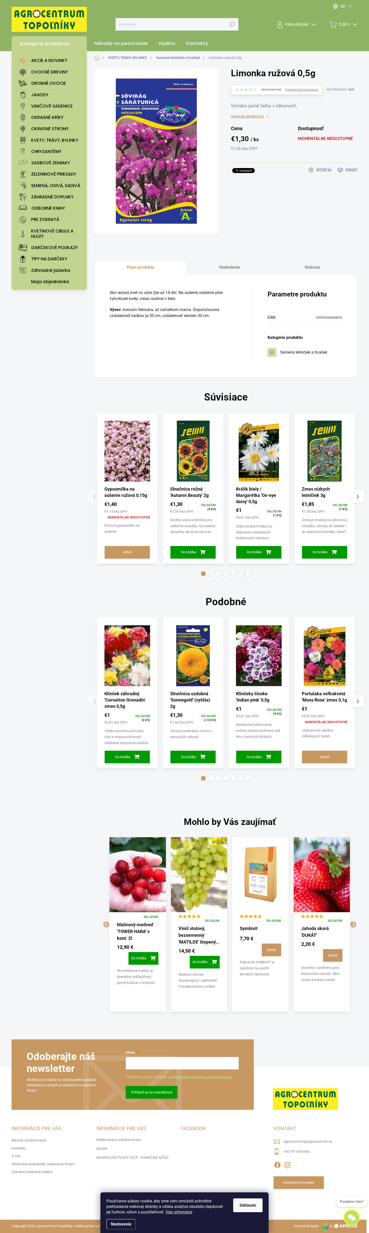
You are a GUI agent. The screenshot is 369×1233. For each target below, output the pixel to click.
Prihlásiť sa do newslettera (151, 1092)
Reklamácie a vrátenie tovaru (118, 1140)
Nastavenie (121, 1224)
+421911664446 (297, 1151)
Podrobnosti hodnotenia (301, 90)
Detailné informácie (247, 116)
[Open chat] (352, 1217)
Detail (127, 552)
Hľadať (232, 24)
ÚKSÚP (101, 1149)
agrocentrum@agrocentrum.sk (308, 1141)
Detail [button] (271, 950)
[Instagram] (287, 1164)
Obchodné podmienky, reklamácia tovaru (43, 1164)
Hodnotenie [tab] (229, 267)
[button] (203, 574)
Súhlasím (247, 1205)
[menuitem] (50, 60)
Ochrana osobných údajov (32, 1172)
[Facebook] (277, 1164)
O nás (16, 1156)
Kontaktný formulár (298, 1183)
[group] (137, 924)
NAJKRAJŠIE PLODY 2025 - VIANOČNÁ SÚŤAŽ (132, 1157)
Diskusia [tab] (312, 267)
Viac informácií (178, 1212)
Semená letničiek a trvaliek (303, 352)
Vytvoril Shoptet (306, 1226)
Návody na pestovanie (29, 1140)
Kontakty (19, 1148)
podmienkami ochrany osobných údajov (201, 1077)
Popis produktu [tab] (140, 267)
